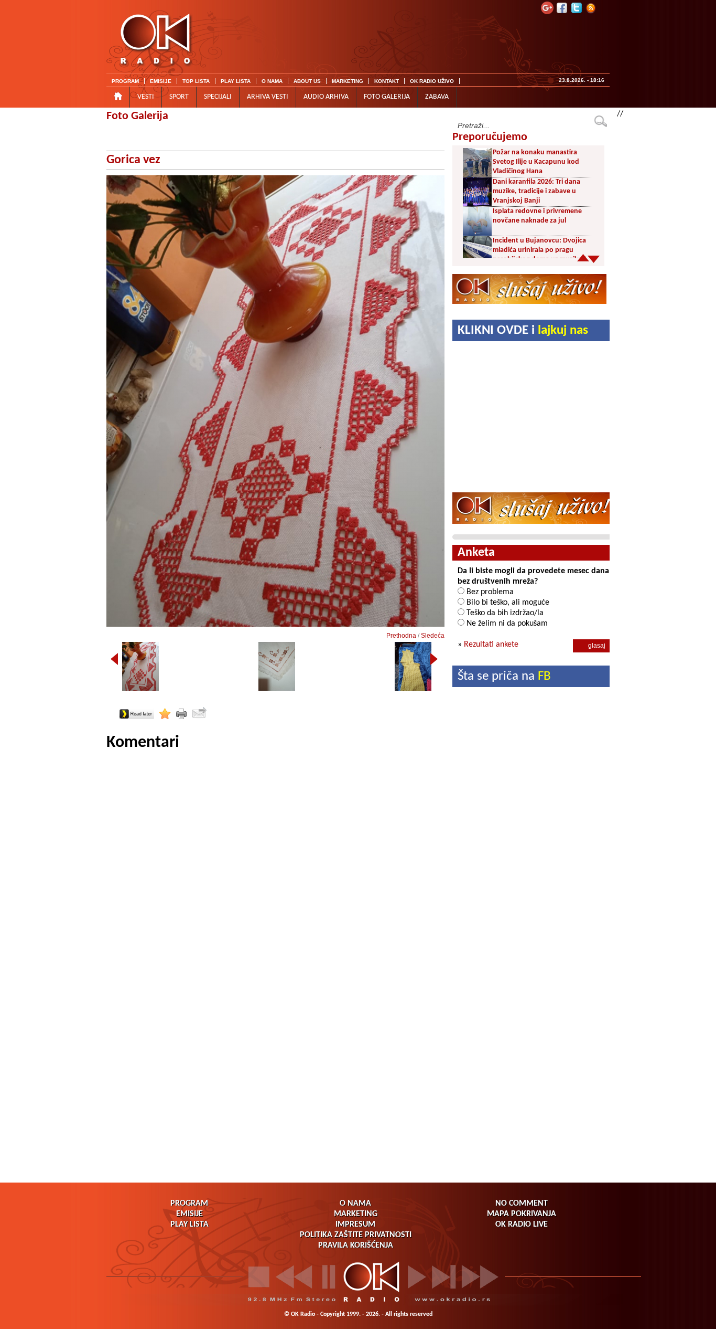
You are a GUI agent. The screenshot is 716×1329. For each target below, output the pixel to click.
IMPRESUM (355, 1224)
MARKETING (347, 81)
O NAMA (272, 81)
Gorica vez (133, 160)
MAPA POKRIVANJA (521, 1214)
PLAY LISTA (236, 81)
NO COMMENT (521, 1203)
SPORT (179, 97)
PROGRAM (125, 81)
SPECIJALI (218, 97)
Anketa (476, 552)
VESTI (145, 97)
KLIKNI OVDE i (523, 330)
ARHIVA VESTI (267, 97)
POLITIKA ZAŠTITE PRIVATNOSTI (355, 1235)
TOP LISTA (196, 81)
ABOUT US (307, 81)
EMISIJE (160, 81)
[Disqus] (275, 884)
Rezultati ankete (491, 644)
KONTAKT (386, 81)
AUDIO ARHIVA (326, 97)
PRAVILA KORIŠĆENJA (355, 1245)
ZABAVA (437, 97)
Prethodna (401, 635)
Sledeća (432, 635)
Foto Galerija (137, 116)
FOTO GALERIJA (387, 97)
